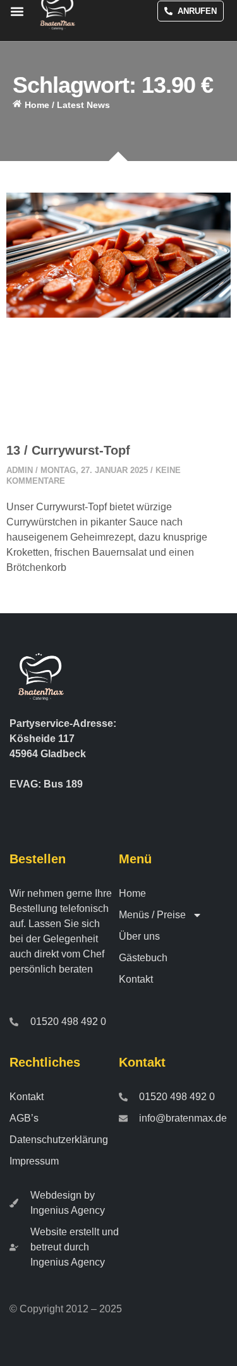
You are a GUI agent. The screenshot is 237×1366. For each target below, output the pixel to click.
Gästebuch (143, 957)
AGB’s (24, 1118)
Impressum (34, 1161)
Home (132, 893)
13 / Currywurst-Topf (68, 450)
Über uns (139, 936)
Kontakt (136, 979)
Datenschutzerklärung (58, 1139)
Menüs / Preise (152, 914)
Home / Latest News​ (67, 105)
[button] (16, 11)
